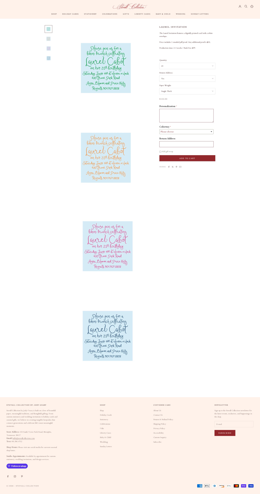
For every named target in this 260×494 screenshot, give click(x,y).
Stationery (90, 14)
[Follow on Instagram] (15, 476)
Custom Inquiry (159, 437)
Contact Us (158, 415)
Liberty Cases (142, 14)
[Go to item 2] (48, 39)
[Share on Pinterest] (176, 167)
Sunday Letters (200, 14)
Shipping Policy (159, 424)
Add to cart (187, 158)
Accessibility (158, 433)
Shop (54, 14)
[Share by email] (180, 167)
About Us (157, 410)
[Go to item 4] (48, 58)
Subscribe (157, 442)
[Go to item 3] (48, 48)
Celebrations (110, 14)
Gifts (126, 14)
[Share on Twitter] (173, 167)
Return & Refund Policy (163, 419)
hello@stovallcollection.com (24, 438)
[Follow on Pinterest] (22, 476)
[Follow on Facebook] (7, 476)
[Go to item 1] (48, 29)
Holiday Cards (70, 14)
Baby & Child (163, 14)
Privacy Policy (159, 428)
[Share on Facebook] (169, 167)
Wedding (181, 14)
